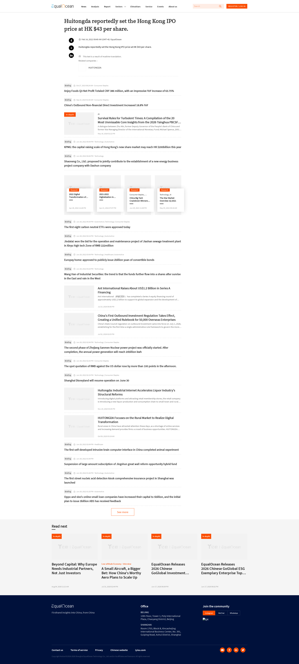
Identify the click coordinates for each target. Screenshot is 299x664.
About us (173, 6)
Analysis (95, 6)
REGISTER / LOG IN (236, 6)
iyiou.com (140, 650)
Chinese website (119, 650)
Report (107, 6)
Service (148, 6)
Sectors (118, 6)
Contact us (57, 650)
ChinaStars (135, 6)
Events (160, 6)
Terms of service (79, 650)
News (83, 6)
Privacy (99, 650)
